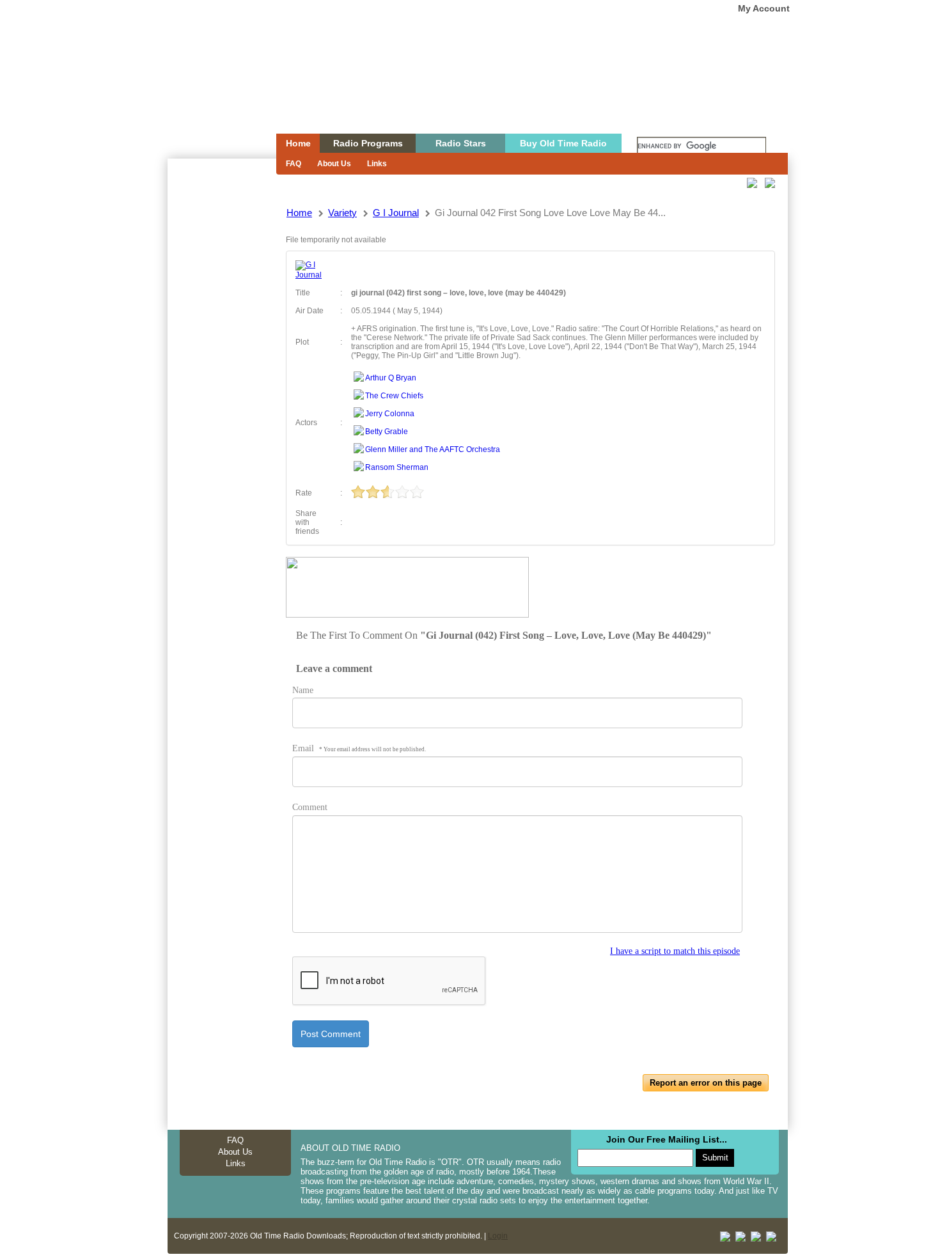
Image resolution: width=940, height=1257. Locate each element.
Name (302, 690)
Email (359, 748)
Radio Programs (368, 143)
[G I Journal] (313, 274)
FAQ (293, 163)
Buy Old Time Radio (563, 143)
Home (213, 91)
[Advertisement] (221, 389)
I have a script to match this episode (675, 951)
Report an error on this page (706, 1083)
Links (377, 163)
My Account (764, 8)
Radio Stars (460, 143)
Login (498, 1235)
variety (342, 212)
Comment (309, 807)
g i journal (396, 212)
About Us (334, 163)
